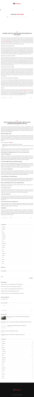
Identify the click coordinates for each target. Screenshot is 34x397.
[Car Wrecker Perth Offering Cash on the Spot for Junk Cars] (3, 327)
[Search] (33, 10)
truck (2, 257)
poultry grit (11, 142)
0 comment (10, 97)
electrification (17, 357)
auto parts (17, 341)
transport (3, 255)
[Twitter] (4, 305)
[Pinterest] (8, 305)
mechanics (17, 361)
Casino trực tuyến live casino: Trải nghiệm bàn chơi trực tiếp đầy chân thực (12, 284)
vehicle (3, 261)
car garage (17, 349)
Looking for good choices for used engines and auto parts (17, 34)
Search (2, 276)
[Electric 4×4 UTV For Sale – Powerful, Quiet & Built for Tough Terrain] (3, 318)
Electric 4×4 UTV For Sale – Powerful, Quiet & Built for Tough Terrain (11, 286)
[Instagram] (6, 305)
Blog (17, 345)
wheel (17, 378)
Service (17, 365)
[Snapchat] (13, 305)
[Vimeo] (15, 305)
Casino (17, 355)
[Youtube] (11, 305)
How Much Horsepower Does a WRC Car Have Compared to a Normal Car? (13, 334)
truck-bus (3, 259)
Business (17, 347)
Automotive (17, 343)
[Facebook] (2, 305)
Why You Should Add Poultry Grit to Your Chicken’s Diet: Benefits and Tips (17, 123)
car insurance (17, 351)
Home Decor (17, 359)
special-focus (4, 253)
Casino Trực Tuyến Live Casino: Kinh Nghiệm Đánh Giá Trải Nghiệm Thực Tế (12, 288)
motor (17, 363)
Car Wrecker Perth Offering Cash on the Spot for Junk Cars (16, 325)
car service (17, 353)
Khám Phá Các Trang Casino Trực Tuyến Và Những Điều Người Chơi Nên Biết (12, 293)
